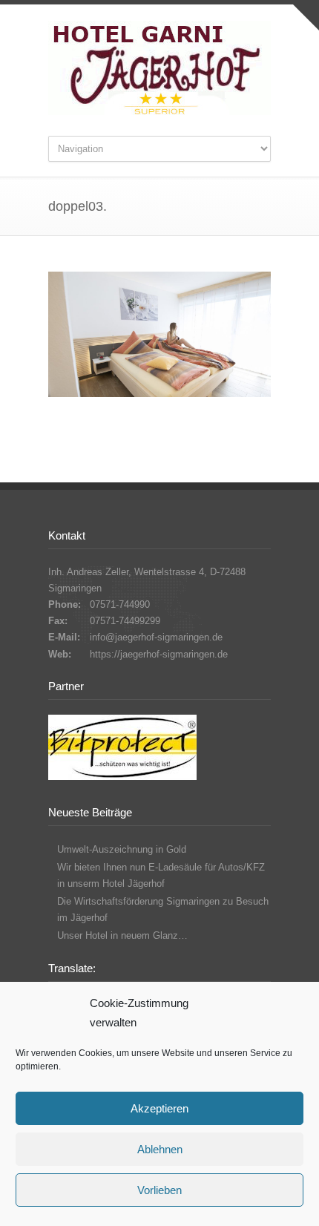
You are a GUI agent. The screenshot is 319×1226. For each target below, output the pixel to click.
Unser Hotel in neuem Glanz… (122, 935)
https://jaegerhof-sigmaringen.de (159, 654)
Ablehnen (159, 1149)
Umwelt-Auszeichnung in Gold (121, 849)
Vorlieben (159, 1190)
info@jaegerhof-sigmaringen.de (156, 637)
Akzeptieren (159, 1108)
